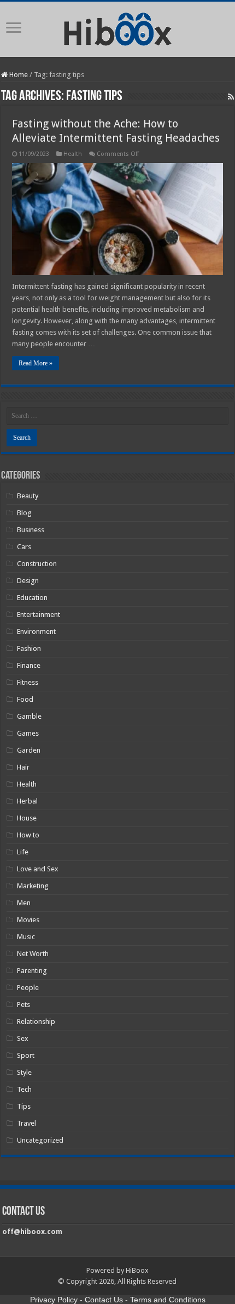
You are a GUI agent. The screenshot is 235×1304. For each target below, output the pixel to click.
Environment (36, 631)
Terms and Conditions (167, 1299)
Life (22, 852)
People (28, 987)
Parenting (32, 971)
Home (18, 75)
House (27, 818)
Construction (37, 564)
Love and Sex (37, 869)
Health (72, 154)
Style (24, 1072)
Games (28, 733)
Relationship (36, 1021)
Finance (28, 665)
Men (24, 903)
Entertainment (38, 614)
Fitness (27, 682)
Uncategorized (40, 1140)
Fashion (29, 648)
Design (28, 581)
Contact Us (104, 1299)
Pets (23, 1004)
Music (26, 937)
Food (25, 699)
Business (30, 530)
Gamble (29, 716)
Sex (22, 1038)
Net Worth (33, 954)
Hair (23, 767)
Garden (28, 750)
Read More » (35, 363)
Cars (24, 547)
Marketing (33, 886)
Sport (25, 1055)
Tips (24, 1106)
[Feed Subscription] (231, 96)
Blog (24, 513)
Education (32, 597)
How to (28, 835)
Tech (24, 1089)
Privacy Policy (54, 1299)
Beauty (27, 496)
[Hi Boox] (118, 27)
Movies (28, 920)
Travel (26, 1123)
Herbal (27, 801)
